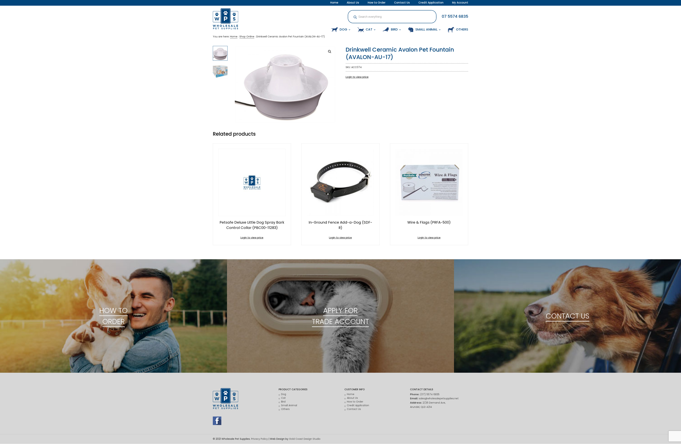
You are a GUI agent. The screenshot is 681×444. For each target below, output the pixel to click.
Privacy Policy (259, 439)
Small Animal (289, 405)
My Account (460, 3)
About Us (353, 3)
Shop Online (246, 36)
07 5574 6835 (455, 16)
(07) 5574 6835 (429, 394)
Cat (283, 398)
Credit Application (431, 3)
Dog (283, 394)
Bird (283, 401)
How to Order (377, 3)
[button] (329, 51)
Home (334, 3)
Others (285, 409)
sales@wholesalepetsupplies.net (439, 398)
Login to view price (357, 77)
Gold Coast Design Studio (304, 439)
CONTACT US (567, 316)
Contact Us (402, 3)
